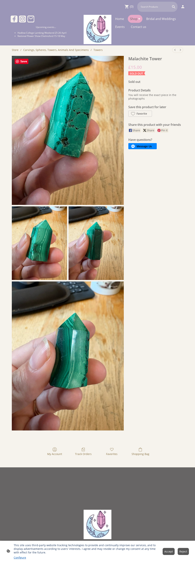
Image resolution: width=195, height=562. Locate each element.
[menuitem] (175, 50)
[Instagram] (22, 19)
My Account (54, 454)
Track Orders (83, 454)
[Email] (30, 19)
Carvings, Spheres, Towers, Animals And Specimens (56, 50)
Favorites (111, 454)
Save (23, 61)
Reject (183, 551)
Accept (168, 551)
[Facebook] (14, 19)
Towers (98, 50)
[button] (173, 7)
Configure (20, 557)
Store (15, 50)
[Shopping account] (183, 6)
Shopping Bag (140, 454)
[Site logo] (98, 29)
